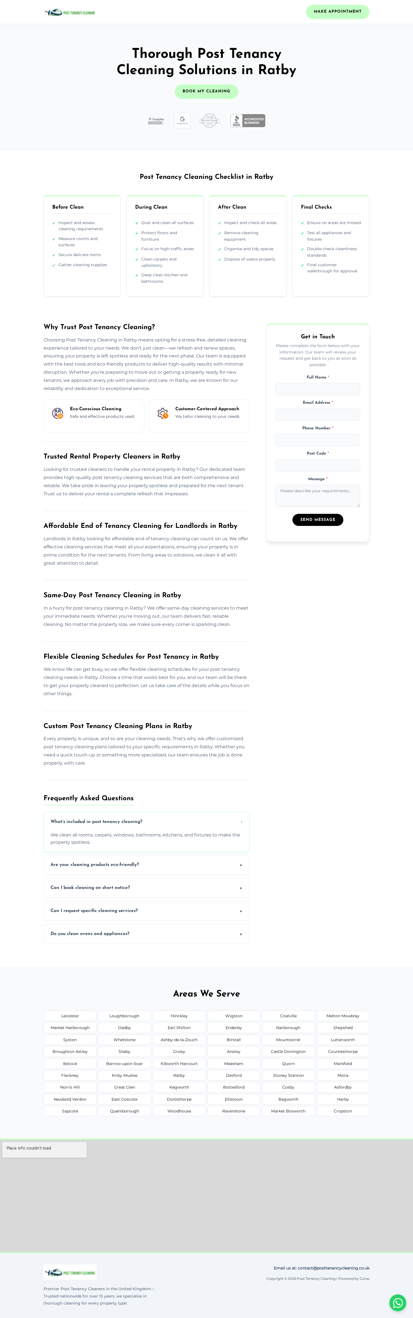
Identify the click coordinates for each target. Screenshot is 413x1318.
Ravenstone (233, 1111)
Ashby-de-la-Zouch (179, 1039)
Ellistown (234, 1099)
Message (318, 479)
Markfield (343, 1063)
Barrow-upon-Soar (124, 1063)
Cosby (288, 1087)
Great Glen (124, 1087)
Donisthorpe (179, 1099)
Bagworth (288, 1099)
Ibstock (70, 1063)
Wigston (233, 1015)
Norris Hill (70, 1087)
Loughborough (124, 1015)
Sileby (124, 1051)
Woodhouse (179, 1111)
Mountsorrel (288, 1039)
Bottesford (233, 1087)
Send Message (317, 519)
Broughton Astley (70, 1051)
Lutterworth (343, 1039)
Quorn (288, 1063)
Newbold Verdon (70, 1099)
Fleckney (70, 1075)
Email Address (318, 403)
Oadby (124, 1027)
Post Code (318, 454)
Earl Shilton (179, 1027)
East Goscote (124, 1099)
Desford (234, 1075)
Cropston (343, 1111)
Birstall (234, 1039)
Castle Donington (288, 1051)
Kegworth (179, 1087)
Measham (233, 1063)
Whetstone (124, 1039)
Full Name (318, 377)
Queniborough (124, 1111)
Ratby (179, 1075)
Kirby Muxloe (124, 1075)
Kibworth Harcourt (179, 1063)
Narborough (288, 1027)
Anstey (233, 1051)
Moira (342, 1075)
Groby (179, 1051)
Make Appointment (338, 12)
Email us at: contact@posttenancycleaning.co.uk (321, 1268)
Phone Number (317, 428)
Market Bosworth (288, 1111)
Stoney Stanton (288, 1075)
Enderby (234, 1027)
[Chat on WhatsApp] (397, 1302)
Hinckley (179, 1015)
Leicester (70, 1015)
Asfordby (343, 1087)
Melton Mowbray (342, 1015)
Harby (343, 1099)
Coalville (288, 1015)
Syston (70, 1039)
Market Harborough (70, 1027)
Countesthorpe (343, 1051)
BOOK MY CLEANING (206, 91)
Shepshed (343, 1027)
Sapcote (70, 1111)
